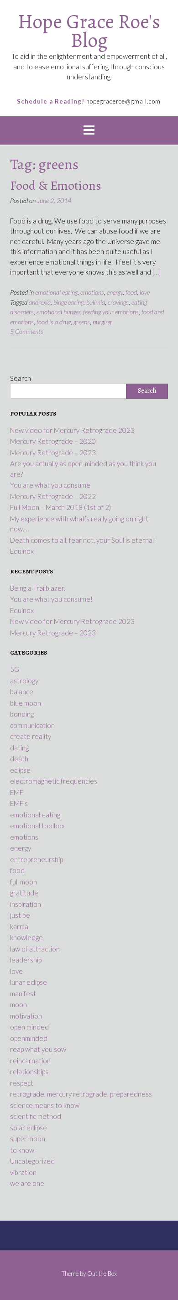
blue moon (25, 703)
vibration (23, 1172)
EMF (16, 792)
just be (20, 915)
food (131, 292)
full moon (23, 882)
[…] (156, 272)
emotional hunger (58, 312)
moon (18, 1004)
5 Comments (26, 331)
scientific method (35, 1116)
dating (19, 748)
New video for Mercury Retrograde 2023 (72, 621)
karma (19, 926)
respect (21, 1083)
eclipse (20, 770)
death (19, 758)
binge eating (68, 302)
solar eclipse (28, 1127)
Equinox (22, 610)
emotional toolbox (37, 826)
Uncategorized (32, 1161)
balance (21, 691)
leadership (26, 960)
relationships (29, 1071)
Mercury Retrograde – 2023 (53, 633)
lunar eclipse (28, 982)
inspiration (25, 904)
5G (14, 669)
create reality (30, 736)
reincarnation (30, 1060)
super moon (27, 1138)
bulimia (95, 302)
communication (32, 725)
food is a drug (54, 322)
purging (102, 322)
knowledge (26, 937)
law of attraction (35, 949)
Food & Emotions (55, 185)
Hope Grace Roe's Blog (89, 31)
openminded (28, 1038)
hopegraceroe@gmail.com (123, 101)
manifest (23, 993)
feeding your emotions (111, 312)
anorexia (40, 302)
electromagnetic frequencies (53, 781)
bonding (22, 714)
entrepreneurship (36, 859)
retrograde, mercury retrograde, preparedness (81, 1094)
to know (22, 1150)
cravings (118, 302)
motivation (26, 1016)
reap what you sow (38, 1049)
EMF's (19, 803)
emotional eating (56, 292)
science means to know (44, 1105)
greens (81, 322)
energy (115, 292)
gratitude (24, 893)
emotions (92, 292)
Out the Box (102, 1273)
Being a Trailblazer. (37, 588)
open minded (29, 1027)
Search (20, 378)
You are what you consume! (51, 599)
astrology (24, 680)
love (145, 292)
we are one (27, 1183)
